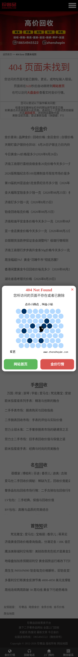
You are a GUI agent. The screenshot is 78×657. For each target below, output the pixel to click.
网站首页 (20, 364)
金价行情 (57, 364)
